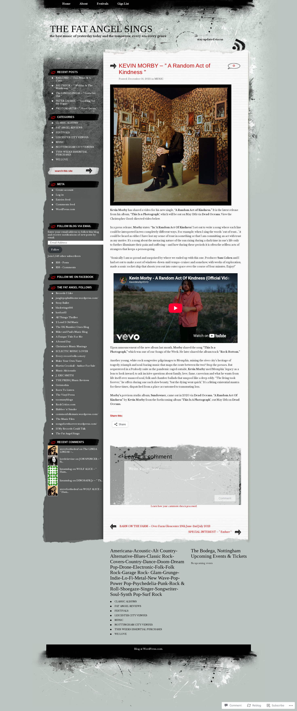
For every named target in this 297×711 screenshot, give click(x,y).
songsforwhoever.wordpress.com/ (76, 423)
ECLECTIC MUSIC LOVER (72, 351)
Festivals (102, 3)
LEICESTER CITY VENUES (72, 137)
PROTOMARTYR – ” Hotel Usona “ (76, 108)
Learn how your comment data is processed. (174, 506)
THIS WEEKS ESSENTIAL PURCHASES (138, 629)
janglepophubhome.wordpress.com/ (77, 298)
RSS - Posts (62, 262)
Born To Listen (65, 390)
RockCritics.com (65, 404)
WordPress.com (65, 209)
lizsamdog (66, 469)
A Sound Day (63, 341)
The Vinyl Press (65, 394)
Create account (64, 190)
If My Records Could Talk (71, 428)
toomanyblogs (64, 399)
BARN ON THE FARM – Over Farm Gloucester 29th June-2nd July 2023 (165, 526)
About (84, 3)
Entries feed (63, 199)
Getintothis (62, 385)
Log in (60, 194)
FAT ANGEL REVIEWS (69, 127)
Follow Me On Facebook (75, 276)
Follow (55, 249)
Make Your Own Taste (69, 361)
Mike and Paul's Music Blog (72, 331)
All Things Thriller (67, 317)
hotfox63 (61, 312)
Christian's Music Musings (71, 346)
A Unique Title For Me (69, 336)
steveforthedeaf (69, 449)
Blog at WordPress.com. (148, 648)
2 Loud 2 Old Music (67, 322)
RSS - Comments (66, 267)
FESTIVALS (63, 132)
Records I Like (64, 293)
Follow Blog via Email (74, 226)
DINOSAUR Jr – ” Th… (89, 480)
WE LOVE (62, 159)
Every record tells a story (70, 356)
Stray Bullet (62, 302)
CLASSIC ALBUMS (67, 122)
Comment (225, 498)
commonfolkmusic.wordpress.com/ (77, 414)
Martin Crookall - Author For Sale (75, 365)
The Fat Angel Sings (101, 28)
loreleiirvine (67, 459)
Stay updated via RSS (210, 39)
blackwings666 (64, 307)
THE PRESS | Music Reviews (72, 380)
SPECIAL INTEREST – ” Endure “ (210, 531)
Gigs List (123, 3)
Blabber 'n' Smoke (66, 409)
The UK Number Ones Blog (72, 327)
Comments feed (65, 204)
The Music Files (65, 419)
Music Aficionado (66, 370)
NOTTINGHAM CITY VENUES (75, 147)
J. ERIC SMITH (65, 375)
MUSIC (60, 142)
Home (66, 3)
